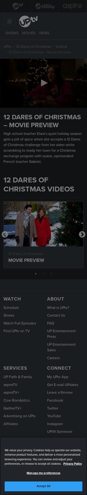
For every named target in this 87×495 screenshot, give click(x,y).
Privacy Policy (72, 464)
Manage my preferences (43, 473)
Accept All (43, 486)
